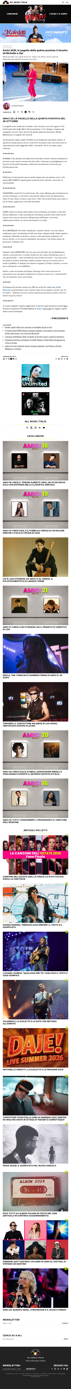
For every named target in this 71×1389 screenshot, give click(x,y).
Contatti (22, 1373)
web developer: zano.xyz (35, 1376)
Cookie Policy (44, 1373)
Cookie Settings (61, 1373)
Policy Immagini (52, 1373)
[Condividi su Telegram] (26, 112)
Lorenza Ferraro (18, 106)
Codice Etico (28, 1373)
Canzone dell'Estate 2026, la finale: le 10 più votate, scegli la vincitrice (34, 337)
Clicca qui (47, 309)
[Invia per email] (33, 112)
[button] (29, 112)
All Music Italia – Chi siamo (12, 1373)
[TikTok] (67, 1369)
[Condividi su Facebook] (18, 112)
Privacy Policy (36, 1373)
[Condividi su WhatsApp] (14, 112)
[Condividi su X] (22, 112)
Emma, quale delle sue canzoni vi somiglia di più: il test (28, 327)
